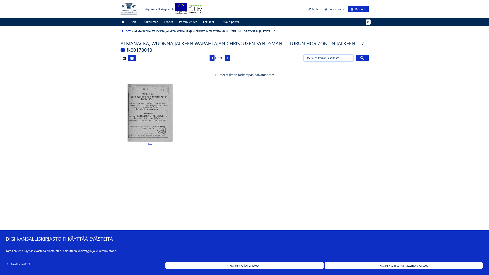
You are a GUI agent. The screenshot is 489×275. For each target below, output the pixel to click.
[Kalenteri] (124, 58)
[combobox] (220, 58)
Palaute (313, 9)
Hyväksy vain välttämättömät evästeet (404, 265)
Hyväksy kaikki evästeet (244, 265)
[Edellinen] (212, 58)
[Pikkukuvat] (132, 58)
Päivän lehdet (188, 22)
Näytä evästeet (20, 264)
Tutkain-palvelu (230, 22)
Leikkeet (208, 22)
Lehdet (168, 22)
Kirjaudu (360, 9)
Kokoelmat (151, 22)
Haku (134, 22)
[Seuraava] (227, 58)
